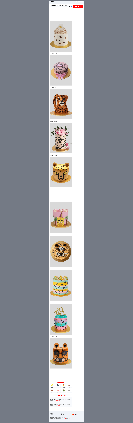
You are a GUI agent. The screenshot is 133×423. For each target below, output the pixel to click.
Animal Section (58, 405)
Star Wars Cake (63, 415)
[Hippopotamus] (69, 391)
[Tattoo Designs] (78, 7)
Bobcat (52, 387)
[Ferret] (69, 386)
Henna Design (51, 413)
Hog (57, 392)
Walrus (52, 392)
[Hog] (58, 391)
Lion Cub (64, 387)
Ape (57, 387)
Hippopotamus (69, 392)
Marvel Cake (62, 413)
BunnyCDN (70, 418)
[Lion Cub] (63, 386)
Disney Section (58, 400)
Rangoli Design (51, 414)
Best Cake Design (53, 1)
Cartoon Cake (62, 414)
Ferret (69, 387)
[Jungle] (63, 391)
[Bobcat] (52, 386)
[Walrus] (52, 391)
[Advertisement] (61, 13)
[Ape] (58, 386)
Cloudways (64, 418)
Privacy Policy (51, 415)
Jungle (63, 392)
